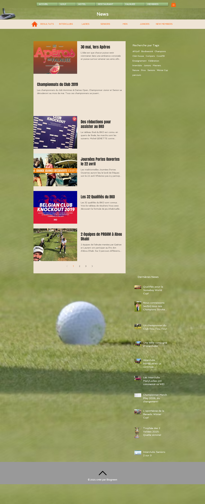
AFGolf (136, 51)
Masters (157, 65)
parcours (137, 75)
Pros (143, 70)
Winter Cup (162, 70)
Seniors (151, 70)
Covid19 (161, 56)
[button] (173, 4)
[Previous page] (67, 266)
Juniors (147, 65)
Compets (150, 56)
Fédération (153, 61)
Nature (136, 70)
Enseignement (140, 61)
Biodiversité (147, 51)
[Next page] (92, 266)
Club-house (138, 56)
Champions (160, 51)
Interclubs (137, 65)
